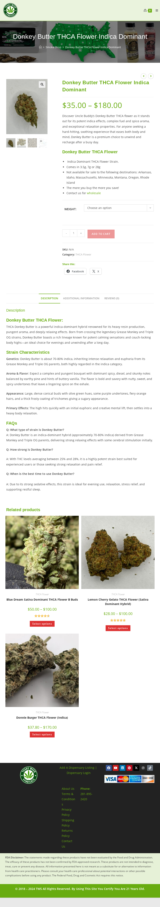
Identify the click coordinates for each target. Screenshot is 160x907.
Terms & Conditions (68, 799)
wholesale (94, 193)
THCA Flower (83, 254)
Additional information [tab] (81, 298)
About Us (68, 789)
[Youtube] (116, 768)
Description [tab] (49, 298)
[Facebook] (109, 768)
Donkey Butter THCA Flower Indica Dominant (93, 47)
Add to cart (101, 234)
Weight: (70, 209)
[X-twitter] (136, 768)
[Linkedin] (122, 768)
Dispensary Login (79, 773)
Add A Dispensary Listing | (78, 768)
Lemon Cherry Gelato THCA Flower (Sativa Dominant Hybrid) (118, 602)
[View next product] (151, 76)
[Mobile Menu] (155, 10)
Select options (42, 623)
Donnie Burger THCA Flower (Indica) (42, 718)
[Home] (40, 47)
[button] (42, 84)
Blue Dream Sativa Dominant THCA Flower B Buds (42, 599)
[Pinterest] (129, 768)
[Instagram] (143, 768)
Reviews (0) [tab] (111, 298)
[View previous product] (143, 76)
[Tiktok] (150, 768)
